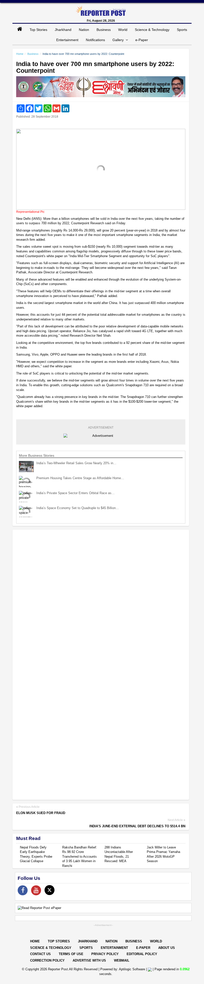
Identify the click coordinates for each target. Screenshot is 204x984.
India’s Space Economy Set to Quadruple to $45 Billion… (77, 508)
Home (19, 53)
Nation (84, 30)
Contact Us (40, 954)
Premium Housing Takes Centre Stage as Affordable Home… (80, 478)
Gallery (119, 40)
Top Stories (38, 30)
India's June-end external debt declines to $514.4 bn (137, 826)
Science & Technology (152, 30)
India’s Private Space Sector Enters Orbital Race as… (75, 493)
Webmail (121, 960)
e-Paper (141, 40)
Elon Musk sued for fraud (40, 813)
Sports (182, 30)
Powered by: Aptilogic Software (122, 969)
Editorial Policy (142, 954)
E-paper (143, 948)
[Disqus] (100, 598)
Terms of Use (71, 954)
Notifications (95, 40)
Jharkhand (63, 30)
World (122, 30)
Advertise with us (89, 960)
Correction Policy (47, 960)
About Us (166, 948)
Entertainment (67, 40)
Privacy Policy (105, 954)
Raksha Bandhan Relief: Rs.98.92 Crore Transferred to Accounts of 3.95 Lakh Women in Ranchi (79, 856)
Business (104, 30)
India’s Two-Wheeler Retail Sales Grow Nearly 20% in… (76, 463)
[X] (49, 890)
